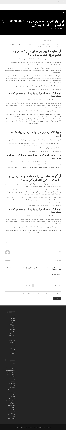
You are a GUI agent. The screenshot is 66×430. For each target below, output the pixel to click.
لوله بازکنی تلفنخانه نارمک (54, 230)
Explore (13, 376)
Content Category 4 (10, 374)
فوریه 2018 (12, 327)
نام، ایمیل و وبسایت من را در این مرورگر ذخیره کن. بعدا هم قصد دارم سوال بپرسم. (39, 293)
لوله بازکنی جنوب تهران (24, 121)
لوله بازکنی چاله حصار (23, 167)
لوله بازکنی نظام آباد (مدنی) (38, 116)
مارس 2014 (12, 333)
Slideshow (12, 387)
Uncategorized (11, 390)
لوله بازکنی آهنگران (42, 167)
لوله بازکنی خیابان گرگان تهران (39, 230)
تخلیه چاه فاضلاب (11, 396)
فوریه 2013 (12, 342)
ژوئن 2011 (12, 349)
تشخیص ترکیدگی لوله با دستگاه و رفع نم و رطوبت (10, 401)
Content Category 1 (10, 368)
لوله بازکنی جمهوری (45, 121)
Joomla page (12, 379)
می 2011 (13, 351)
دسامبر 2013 (12, 335)
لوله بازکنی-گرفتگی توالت (57, 28)
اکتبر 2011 (12, 346)
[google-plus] (58, 1)
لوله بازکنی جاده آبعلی (13, 116)
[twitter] (53, 1)
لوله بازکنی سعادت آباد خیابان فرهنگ (14, 118)
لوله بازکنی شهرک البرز (53, 167)
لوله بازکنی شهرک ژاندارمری (31, 118)
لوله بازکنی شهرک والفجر (25, 230)
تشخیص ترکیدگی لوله (48, 114)
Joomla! (13, 381)
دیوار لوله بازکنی (11, 409)
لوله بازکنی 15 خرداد (56, 121)
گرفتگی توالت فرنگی (23, 80)
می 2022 (13, 316)
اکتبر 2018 (12, 322)
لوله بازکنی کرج (40, 89)
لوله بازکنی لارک (33, 167)
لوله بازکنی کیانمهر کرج (25, 116)
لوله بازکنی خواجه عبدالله (12, 230)
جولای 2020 (12, 318)
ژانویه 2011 (12, 353)
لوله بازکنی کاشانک (12, 121)
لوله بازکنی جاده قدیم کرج (51, 86)
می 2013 (13, 338)
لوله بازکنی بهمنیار (35, 121)
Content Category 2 (10, 370)
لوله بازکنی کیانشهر (12, 167)
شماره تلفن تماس (10, 411)
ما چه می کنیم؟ (11, 418)
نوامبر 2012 (12, 344)
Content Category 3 (10, 372)
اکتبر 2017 (12, 329)
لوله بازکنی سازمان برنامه (45, 118)
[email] (63, 1)
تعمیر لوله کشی (25, 114)
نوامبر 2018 (12, 320)
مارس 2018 (12, 324)
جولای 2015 (12, 331)
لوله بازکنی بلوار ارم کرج (52, 116)
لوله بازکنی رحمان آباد (33, 232)
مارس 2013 (12, 340)
